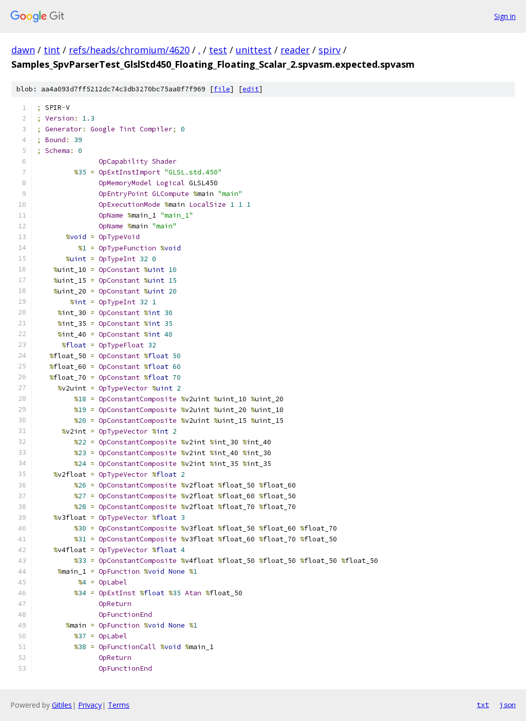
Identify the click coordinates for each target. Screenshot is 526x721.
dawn (23, 50)
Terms (118, 705)
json (507, 704)
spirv (329, 50)
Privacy (90, 705)
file (222, 89)
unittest (254, 50)
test (218, 50)
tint (52, 50)
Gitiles (62, 705)
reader (295, 50)
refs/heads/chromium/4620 (129, 50)
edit (250, 89)
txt (483, 704)
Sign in (505, 16)
